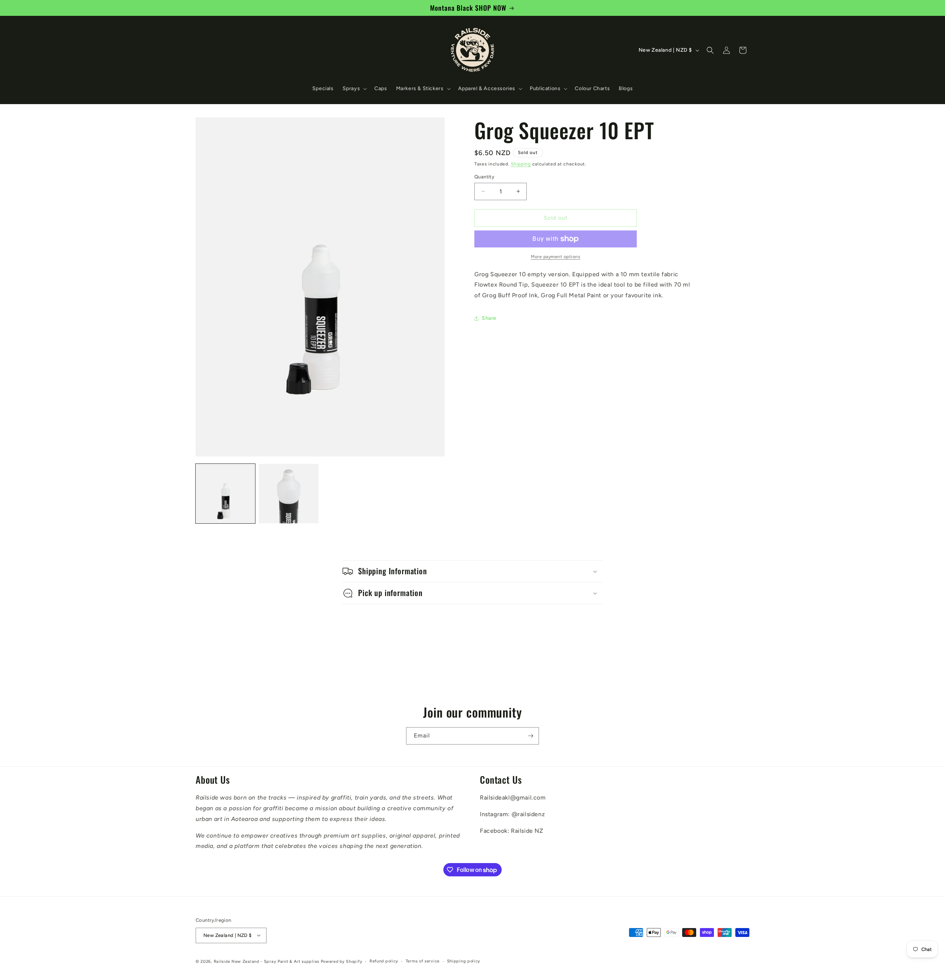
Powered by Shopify (341, 961)
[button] (354, 88)
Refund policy (384, 960)
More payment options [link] (555, 256)
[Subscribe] (530, 736)
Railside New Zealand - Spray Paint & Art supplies (267, 961)
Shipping (521, 164)
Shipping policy (464, 960)
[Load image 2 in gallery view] (288, 493)
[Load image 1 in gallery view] (225, 493)
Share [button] (489, 318)
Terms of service (423, 960)
